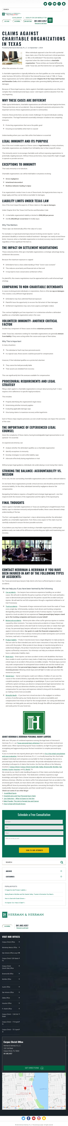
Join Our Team (28, 21)
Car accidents (11, 592)
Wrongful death (11, 695)
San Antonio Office (8, 992)
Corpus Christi (14, 767)
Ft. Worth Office (7, 1009)
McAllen (56, 767)
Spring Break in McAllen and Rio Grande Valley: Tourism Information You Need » (29, 894)
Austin (10, 769)
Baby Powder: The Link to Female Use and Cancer (21, 801)
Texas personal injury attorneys (28, 743)
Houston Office (6, 1003)
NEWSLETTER (36, 17)
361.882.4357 (40, 20)
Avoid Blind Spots (10, 793)
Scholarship (17, 17)
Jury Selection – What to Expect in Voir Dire (19, 798)
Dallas (41, 767)
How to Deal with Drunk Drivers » (15, 898)
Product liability (11, 640)
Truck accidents (11, 606)
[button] (34, 871)
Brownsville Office (7, 974)
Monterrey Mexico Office (9, 947)
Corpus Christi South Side (29, 767)
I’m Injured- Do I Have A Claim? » (15, 903)
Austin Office (6, 987)
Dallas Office (6, 998)
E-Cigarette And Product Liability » (16, 890)
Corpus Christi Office (8, 942)
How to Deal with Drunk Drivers (15, 804)
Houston (17, 769)
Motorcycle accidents (13, 620)
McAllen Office (6, 979)
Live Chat (6, 21)
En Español (17, 21)
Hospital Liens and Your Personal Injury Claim (20, 796)
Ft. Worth (26, 769)
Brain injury (9, 657)
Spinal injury (10, 676)
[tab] (34, 871)
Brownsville (48, 767)
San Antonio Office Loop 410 (11, 953)
